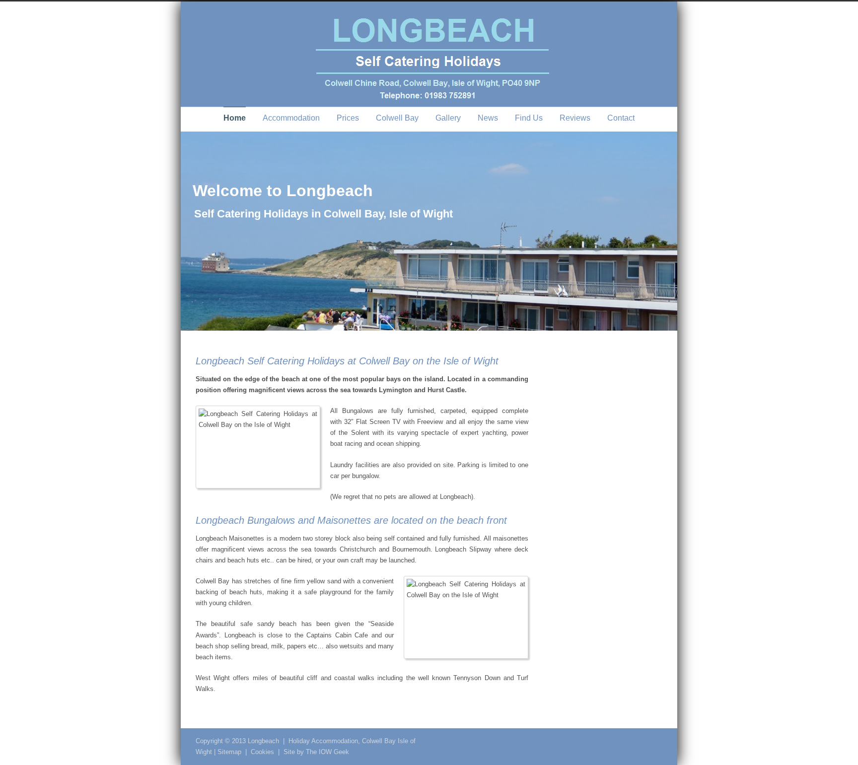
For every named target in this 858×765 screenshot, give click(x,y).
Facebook (633, 741)
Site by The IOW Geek (316, 752)
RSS (652, 741)
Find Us (529, 118)
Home (234, 118)
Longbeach (263, 741)
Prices (348, 118)
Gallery (448, 118)
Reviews (575, 118)
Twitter (613, 741)
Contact (621, 118)
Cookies (262, 752)
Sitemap (229, 752)
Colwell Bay (397, 118)
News (488, 118)
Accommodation (291, 118)
